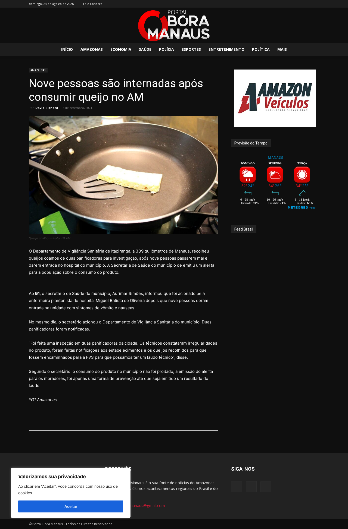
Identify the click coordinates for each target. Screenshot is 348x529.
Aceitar (70, 506)
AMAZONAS (91, 49)
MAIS (282, 49)
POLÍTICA (261, 49)
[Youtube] (315, 4)
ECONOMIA (120, 49)
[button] (312, 49)
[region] (70, 493)
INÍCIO (67, 49)
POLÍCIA (166, 49)
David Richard (46, 108)
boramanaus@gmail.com (143, 505)
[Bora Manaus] (174, 25)
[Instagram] (306, 4)
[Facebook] (297, 4)
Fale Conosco (92, 4)
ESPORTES (191, 49)
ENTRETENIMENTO (226, 49)
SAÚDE (145, 49)
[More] (169, 419)
